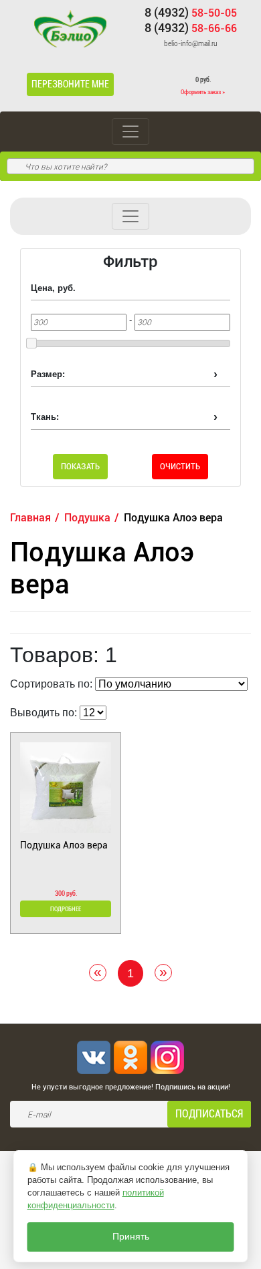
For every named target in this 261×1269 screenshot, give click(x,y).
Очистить (180, 466)
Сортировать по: (51, 684)
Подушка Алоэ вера (64, 845)
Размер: (48, 374)
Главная (30, 517)
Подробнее (65, 909)
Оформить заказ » (203, 92)
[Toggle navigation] (130, 131)
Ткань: (45, 417)
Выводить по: (43, 712)
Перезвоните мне (70, 84)
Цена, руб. (53, 288)
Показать (68, 491)
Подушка (87, 517)
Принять (130, 1237)
